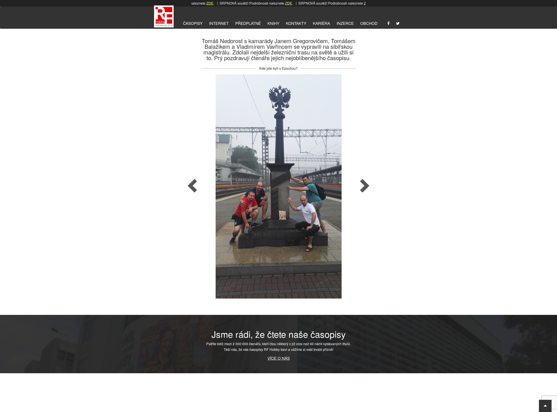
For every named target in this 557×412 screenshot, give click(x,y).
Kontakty (296, 23)
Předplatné (248, 23)
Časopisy (193, 23)
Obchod (368, 23)
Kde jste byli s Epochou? (278, 68)
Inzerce (345, 23)
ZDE (195, 3)
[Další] (332, 186)
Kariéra (321, 23)
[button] (545, 406)
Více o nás (278, 358)
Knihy (273, 23)
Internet (219, 23)
